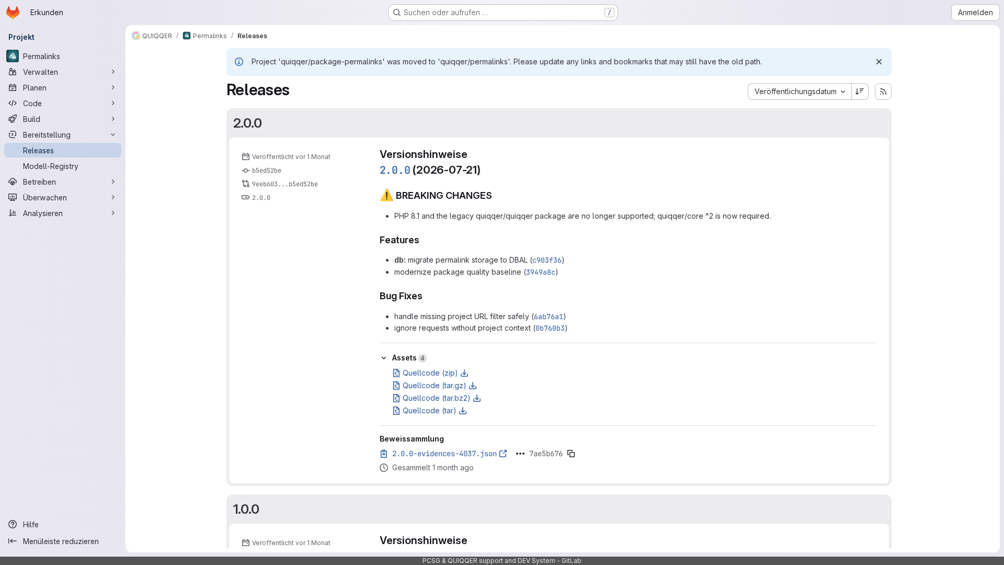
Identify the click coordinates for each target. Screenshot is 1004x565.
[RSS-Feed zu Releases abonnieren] (883, 91)
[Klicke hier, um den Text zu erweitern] (520, 453)
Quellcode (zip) (430, 372)
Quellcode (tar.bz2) (437, 397)
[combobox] (799, 91)
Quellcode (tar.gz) (434, 385)
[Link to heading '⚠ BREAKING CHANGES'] (497, 195)
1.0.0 (246, 509)
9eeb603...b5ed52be (285, 184)
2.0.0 (247, 123)
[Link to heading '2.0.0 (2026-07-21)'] (487, 169)
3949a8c (540, 272)
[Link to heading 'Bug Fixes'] (428, 295)
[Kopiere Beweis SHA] (571, 453)
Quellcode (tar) (430, 410)
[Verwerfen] (879, 61)
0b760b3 (550, 328)
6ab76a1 (548, 316)
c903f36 (547, 260)
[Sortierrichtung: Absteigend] (860, 91)
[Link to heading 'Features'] (424, 239)
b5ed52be (266, 170)
